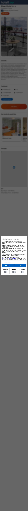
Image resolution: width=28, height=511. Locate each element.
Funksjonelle (5, 269)
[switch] (5, 272)
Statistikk (14, 269)
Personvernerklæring (6, 258)
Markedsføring (22, 269)
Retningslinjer (13, 258)
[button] (14, 262)
